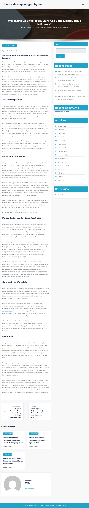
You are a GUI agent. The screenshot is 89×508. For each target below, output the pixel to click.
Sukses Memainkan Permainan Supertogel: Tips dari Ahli (37, 440)
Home (23, 27)
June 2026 (61, 133)
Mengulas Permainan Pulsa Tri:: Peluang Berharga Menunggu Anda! (15, 413)
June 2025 (61, 176)
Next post (34, 406)
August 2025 (62, 169)
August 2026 (62, 126)
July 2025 (61, 173)
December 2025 (63, 155)
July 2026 (61, 130)
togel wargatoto (7, 311)
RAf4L (7, 51)
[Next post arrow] (47, 411)
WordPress (39, 505)
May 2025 (61, 180)
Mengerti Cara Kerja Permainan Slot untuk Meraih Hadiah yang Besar (13, 440)
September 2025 (63, 166)
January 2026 (62, 151)
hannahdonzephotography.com (23, 4)
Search (58, 44)
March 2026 (62, 144)
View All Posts (29, 488)
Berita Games (15, 51)
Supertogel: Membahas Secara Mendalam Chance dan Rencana (13, 460)
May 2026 (61, 137)
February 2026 (62, 148)
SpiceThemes (61, 505)
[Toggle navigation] (82, 4)
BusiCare (53, 505)
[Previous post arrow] (5, 411)
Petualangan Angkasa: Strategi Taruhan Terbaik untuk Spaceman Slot (37, 413)
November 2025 (63, 158)
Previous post (17, 406)
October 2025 (62, 162)
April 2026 (61, 140)
